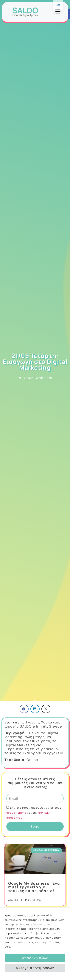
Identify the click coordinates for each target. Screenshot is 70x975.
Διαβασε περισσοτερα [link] (24, 900)
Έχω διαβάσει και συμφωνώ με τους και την (33, 812)
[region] (35, 941)
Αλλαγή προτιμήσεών (35, 968)
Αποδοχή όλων (35, 958)
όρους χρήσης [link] (16, 812)
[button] (24, 709)
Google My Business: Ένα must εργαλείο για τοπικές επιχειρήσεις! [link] (34, 887)
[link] (25, 12)
